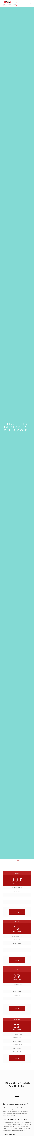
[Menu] (30, 3)
